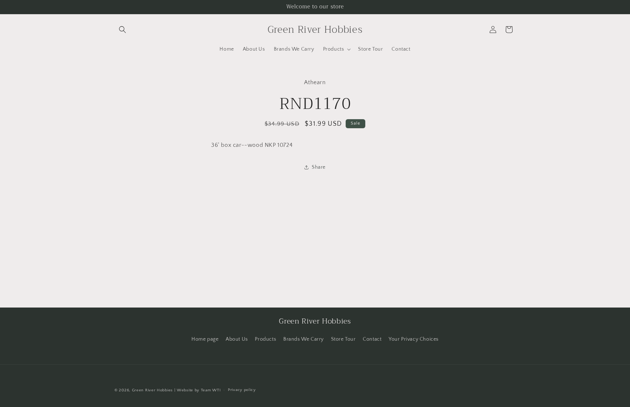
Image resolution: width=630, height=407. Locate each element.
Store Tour (343, 339)
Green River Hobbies (152, 390)
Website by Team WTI (199, 390)
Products (265, 339)
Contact (372, 339)
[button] (122, 29)
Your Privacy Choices (414, 339)
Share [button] (319, 167)
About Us (237, 339)
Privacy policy (242, 390)
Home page (204, 339)
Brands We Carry (303, 339)
